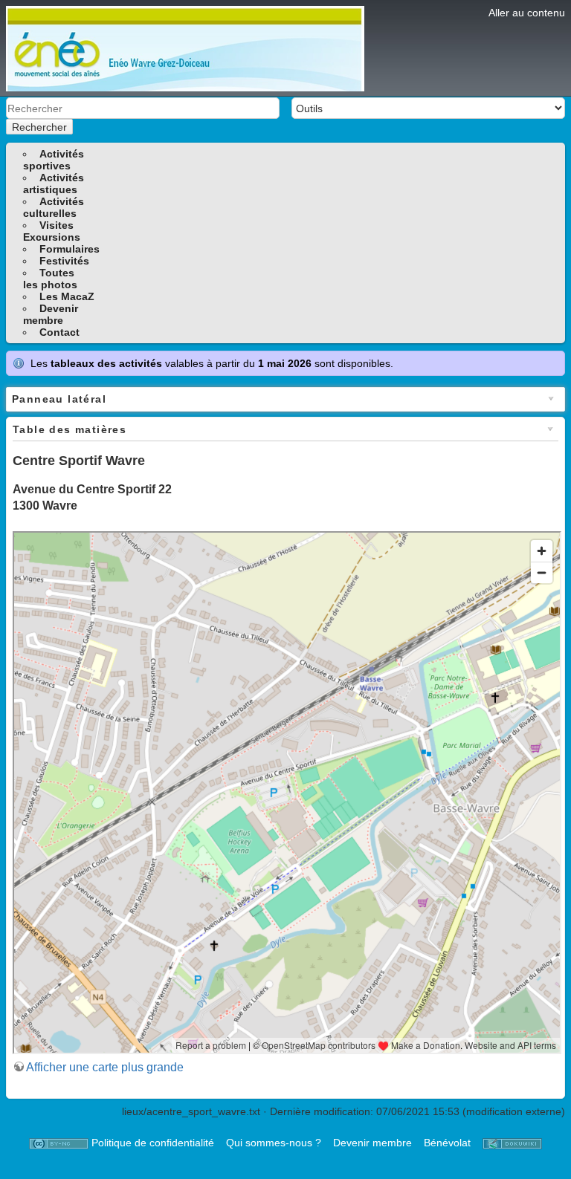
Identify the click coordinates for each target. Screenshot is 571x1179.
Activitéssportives (53, 160)
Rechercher (39, 127)
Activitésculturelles (53, 207)
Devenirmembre (50, 314)
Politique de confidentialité (152, 1143)
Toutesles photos (50, 278)
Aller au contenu (526, 13)
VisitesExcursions (51, 231)
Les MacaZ (66, 296)
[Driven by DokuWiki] (512, 1143)
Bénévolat (447, 1143)
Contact (59, 332)
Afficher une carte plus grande (105, 1067)
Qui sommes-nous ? (273, 1143)
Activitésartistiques (53, 183)
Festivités (64, 261)
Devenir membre (372, 1143)
